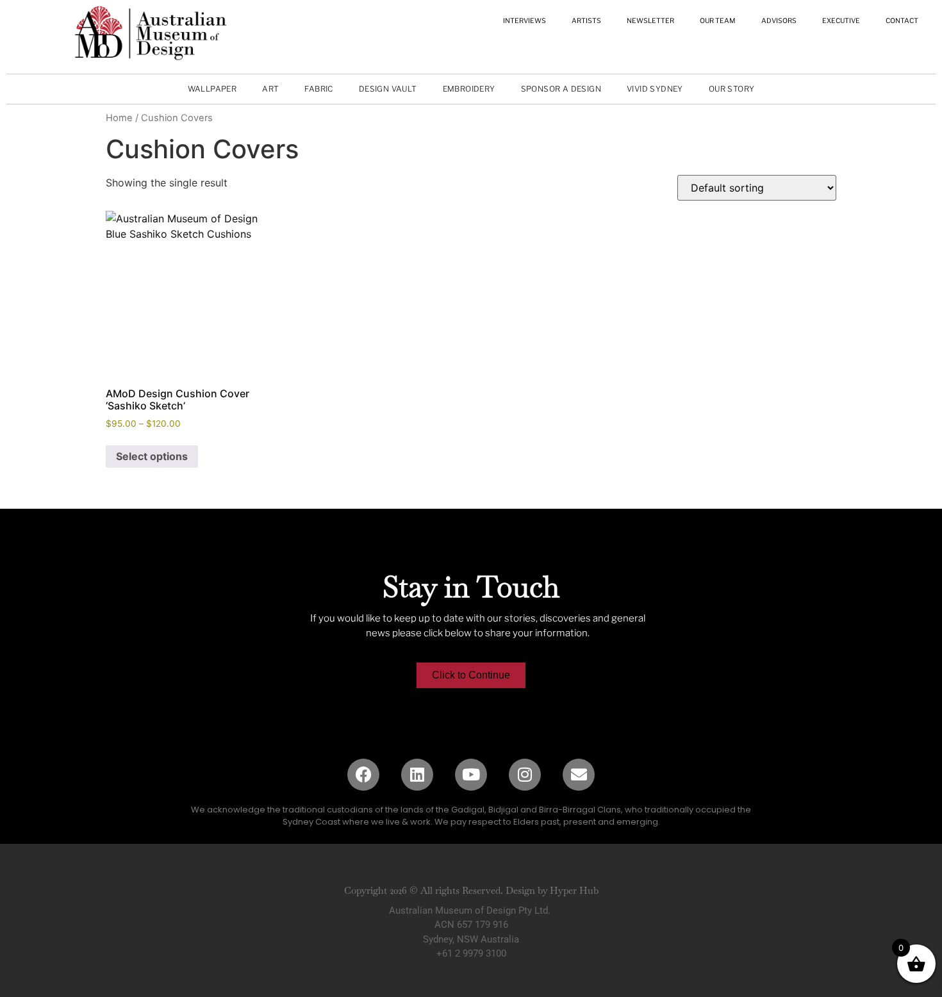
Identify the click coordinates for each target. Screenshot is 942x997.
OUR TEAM (718, 21)
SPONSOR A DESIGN (561, 89)
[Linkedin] (417, 775)
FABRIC (318, 89)
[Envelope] (579, 775)
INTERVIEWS (524, 21)
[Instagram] (525, 775)
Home (119, 118)
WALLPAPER (212, 89)
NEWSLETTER (650, 21)
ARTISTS (586, 21)
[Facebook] (363, 775)
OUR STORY (732, 89)
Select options (152, 456)
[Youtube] (471, 775)
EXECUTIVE (841, 21)
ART (270, 89)
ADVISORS (779, 21)
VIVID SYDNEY (655, 89)
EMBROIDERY (469, 89)
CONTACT (902, 21)
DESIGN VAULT (388, 89)
